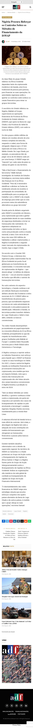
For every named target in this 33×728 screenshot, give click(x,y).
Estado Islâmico (7, 511)
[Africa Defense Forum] (16, 7)
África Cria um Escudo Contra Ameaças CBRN (14, 571)
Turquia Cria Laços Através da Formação (15, 596)
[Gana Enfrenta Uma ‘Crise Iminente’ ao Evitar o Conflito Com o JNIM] (16, 611)
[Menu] (3, 7)
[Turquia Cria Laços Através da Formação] (16, 586)
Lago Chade (17, 511)
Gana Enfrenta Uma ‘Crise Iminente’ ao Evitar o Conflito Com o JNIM (16, 622)
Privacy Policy (17, 725)
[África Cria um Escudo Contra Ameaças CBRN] (16, 559)
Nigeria (25, 511)
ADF (8, 41)
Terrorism (10, 514)
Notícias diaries (7, 17)
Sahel (4, 514)
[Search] (30, 7)
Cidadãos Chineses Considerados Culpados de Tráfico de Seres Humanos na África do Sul (9, 535)
